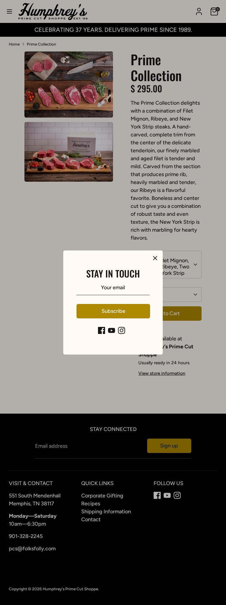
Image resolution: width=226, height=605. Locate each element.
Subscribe (113, 311)
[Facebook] (101, 330)
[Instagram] (121, 330)
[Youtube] (111, 330)
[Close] (155, 258)
